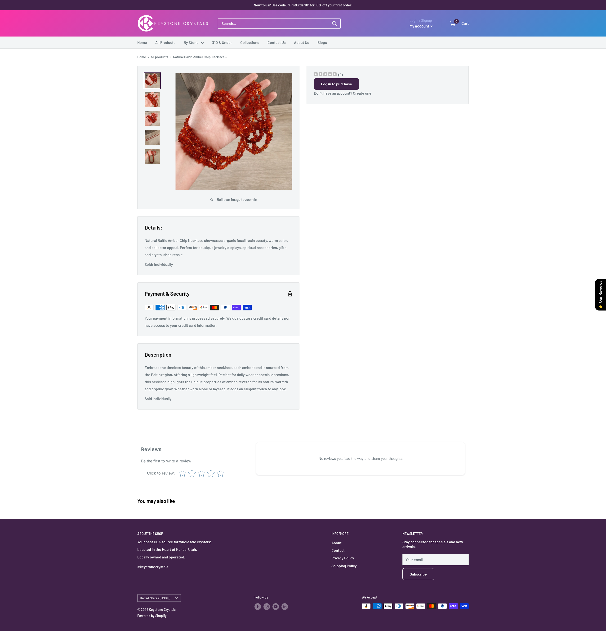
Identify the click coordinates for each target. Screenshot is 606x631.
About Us (301, 42)
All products (159, 57)
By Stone (191, 42)
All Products (165, 42)
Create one (362, 93)
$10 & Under (222, 42)
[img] (325, 74)
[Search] (334, 23)
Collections (249, 42)
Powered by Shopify (152, 616)
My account (419, 25)
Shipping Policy (344, 565)
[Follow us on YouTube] (275, 606)
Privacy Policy (342, 558)
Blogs (322, 42)
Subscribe (418, 574)
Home (142, 42)
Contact (338, 550)
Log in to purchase (336, 84)
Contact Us (276, 42)
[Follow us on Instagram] (266, 606)
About (336, 542)
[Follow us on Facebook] (257, 606)
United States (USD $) (155, 598)
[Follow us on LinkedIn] (284, 606)
